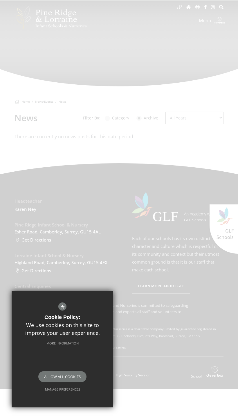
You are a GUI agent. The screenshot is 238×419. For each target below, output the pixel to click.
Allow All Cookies (62, 376)
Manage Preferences (62, 389)
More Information (62, 343)
